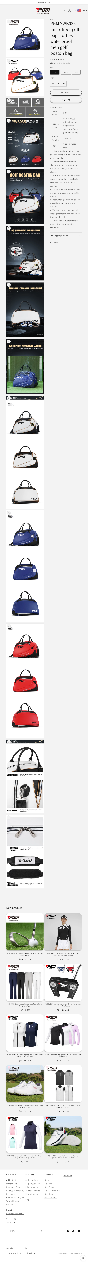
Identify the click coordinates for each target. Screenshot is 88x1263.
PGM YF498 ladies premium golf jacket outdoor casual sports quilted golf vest (25, 1056)
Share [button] (55, 242)
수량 (52, 78)
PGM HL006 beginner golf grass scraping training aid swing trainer (25, 954)
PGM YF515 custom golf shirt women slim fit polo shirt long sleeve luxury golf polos (25, 1157)
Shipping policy (32, 1183)
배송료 (52, 63)
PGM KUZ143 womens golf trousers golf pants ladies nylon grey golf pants (24, 1005)
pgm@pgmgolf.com (15, 1213)
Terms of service (32, 1190)
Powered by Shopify (76, 1253)
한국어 (29, 1253)
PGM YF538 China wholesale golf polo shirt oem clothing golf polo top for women (63, 954)
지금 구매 (66, 99)
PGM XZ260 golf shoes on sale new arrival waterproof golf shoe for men (25, 1106)
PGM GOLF (66, 1253)
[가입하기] (41, 1231)
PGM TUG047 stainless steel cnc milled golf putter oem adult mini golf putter (63, 1005)
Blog (27, 1199)
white (65, 72)
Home (47, 1180)
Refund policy (31, 1194)
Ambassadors (31, 1180)
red (76, 72)
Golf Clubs (49, 1187)
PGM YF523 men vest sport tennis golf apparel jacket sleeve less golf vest (63, 1106)
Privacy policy (31, 1187)
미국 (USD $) (13, 1253)
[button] (7, 10)
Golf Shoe (48, 1194)
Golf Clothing (50, 1197)
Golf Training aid (52, 1190)
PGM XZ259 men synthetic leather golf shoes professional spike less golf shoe (63, 1157)
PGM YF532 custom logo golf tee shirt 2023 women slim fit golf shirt (63, 1056)
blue (55, 72)
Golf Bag (48, 1183)
